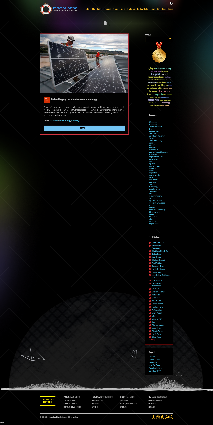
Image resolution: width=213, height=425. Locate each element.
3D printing (153, 122)
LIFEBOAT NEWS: (96, 397)
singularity (168, 100)
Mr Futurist (153, 362)
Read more (84, 128)
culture (167, 80)
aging (150, 68)
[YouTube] (167, 417)
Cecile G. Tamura (158, 292)
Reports (115, 9)
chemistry (152, 184)
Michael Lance (158, 325)
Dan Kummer (157, 280)
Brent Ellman (157, 319)
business (152, 182)
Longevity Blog (154, 359)
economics (62, 121)
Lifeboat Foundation (54, 417)
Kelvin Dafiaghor (158, 269)
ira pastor (153, 91)
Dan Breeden (157, 257)
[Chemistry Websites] (159, 53)
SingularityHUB (155, 371)
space (151, 103)
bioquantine (165, 71)
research (161, 100)
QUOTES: (150, 407)
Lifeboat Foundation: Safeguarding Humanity (59, 9)
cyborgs (152, 205)
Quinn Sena (156, 254)
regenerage (164, 97)
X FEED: (65, 400)
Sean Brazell (157, 313)
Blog (94, 9)
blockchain (168, 77)
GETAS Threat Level (48, 401)
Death (170, 80)
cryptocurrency (161, 80)
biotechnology (153, 77)
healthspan (163, 85)
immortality (157, 88)
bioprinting (153, 173)
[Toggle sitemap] (166, 3)
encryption (153, 226)
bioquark (155, 74)
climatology (153, 187)
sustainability (75, 121)
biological (152, 168)
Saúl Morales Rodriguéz (157, 247)
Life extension (164, 91)
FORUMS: (122, 407)
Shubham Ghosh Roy (160, 251)
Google (148, 86)
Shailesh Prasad (158, 260)
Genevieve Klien (158, 243)
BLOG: (93, 400)
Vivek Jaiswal (54, 121)
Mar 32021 (46, 100)
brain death (150, 80)
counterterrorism (155, 196)
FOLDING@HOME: (125, 403)
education (153, 219)
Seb (153, 322)
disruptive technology (157, 210)
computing (153, 191)
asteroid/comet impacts (158, 152)
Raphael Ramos (158, 307)
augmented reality (156, 157)
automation (153, 159)
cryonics (152, 198)
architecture (153, 150)
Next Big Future (155, 365)
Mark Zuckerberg (155, 141)
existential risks (152, 82)
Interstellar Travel (167, 89)
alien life (152, 145)
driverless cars (154, 212)
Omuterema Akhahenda (156, 284)
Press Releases (167, 9)
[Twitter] (158, 417)
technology (165, 103)
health (154, 85)
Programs (107, 9)
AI (154, 69)
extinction (159, 82)
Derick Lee (156, 298)
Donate (129, 9)
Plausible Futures (155, 368)
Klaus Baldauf (157, 289)
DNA (150, 129)
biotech (164, 74)
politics (152, 97)
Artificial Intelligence (156, 71)
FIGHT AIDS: (66, 403)
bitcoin (161, 77)
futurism (169, 82)
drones (151, 214)
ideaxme (149, 89)
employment (154, 224)
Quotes (152, 9)
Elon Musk (153, 134)
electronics (153, 221)
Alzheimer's (158, 69)
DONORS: (122, 400)
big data (152, 164)
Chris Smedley (157, 337)
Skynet (151, 138)
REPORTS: (94, 403)
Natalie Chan (157, 310)
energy (68, 121)
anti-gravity (153, 147)
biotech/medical (155, 175)
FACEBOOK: (66, 397)
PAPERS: (94, 407)
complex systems (155, 189)
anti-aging (166, 68)
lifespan (150, 94)
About (88, 9)
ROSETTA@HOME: (68, 407)
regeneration (153, 100)
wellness (165, 105)
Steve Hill (155, 316)
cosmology (153, 194)
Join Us (136, 9)
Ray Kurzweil (154, 131)
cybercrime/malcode (157, 203)
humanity (170, 86)
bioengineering (154, 166)
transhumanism (155, 106)
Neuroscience (169, 95)
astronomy (153, 154)
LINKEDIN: (122, 397)
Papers (122, 9)
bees (150, 161)
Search (170, 39)
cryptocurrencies (155, 201)
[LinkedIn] (162, 417)
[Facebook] (153, 417)
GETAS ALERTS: (152, 397)
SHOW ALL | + (152, 339)
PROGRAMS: (151, 403)
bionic (151, 170)
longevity (159, 94)
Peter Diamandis (155, 127)
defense (152, 207)
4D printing (153, 124)
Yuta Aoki (156, 295)
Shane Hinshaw (158, 304)
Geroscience (153, 357)
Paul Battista (157, 263)
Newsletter (144, 9)
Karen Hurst (156, 272)
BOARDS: (150, 400)
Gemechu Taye (158, 266)
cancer (156, 80)
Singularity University (157, 136)
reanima (157, 97)
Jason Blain (156, 328)
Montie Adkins (157, 331)
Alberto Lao (156, 301)
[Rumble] (171, 417)
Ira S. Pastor (157, 334)
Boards (99, 9)
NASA (164, 95)
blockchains (153, 180)
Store (159, 9)
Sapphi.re (75, 417)
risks (165, 100)
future (164, 82)
